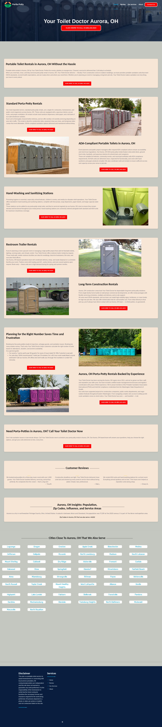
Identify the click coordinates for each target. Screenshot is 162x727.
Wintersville (138, 577)
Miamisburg (37, 577)
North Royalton (36, 609)
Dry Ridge (62, 562)
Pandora (138, 594)
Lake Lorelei (37, 594)
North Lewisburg (87, 554)
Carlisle (138, 562)
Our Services (53, 686)
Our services (132, 4)
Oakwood (11, 569)
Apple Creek (87, 547)
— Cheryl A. (144, 484)
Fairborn (62, 594)
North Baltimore (113, 602)
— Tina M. (48, 484)
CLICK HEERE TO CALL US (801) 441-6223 (81, 28)
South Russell (11, 584)
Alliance (113, 584)
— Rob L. (97, 484)
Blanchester (113, 547)
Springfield (62, 569)
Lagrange (11, 547)
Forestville (112, 594)
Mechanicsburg (36, 602)
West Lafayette (87, 584)
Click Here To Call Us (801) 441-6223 (77, 83)
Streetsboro (113, 569)
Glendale (62, 602)
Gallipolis (36, 554)
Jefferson (11, 554)
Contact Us (151, 5)
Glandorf (87, 569)
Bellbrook (87, 594)
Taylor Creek (36, 584)
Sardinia (11, 602)
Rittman (87, 577)
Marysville (11, 609)
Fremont (113, 562)
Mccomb (62, 554)
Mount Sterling (11, 562)
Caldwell (36, 562)
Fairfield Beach (138, 569)
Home (116, 4)
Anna (11, 577)
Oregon (37, 547)
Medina (138, 547)
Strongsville (62, 577)
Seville (138, 584)
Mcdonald (138, 602)
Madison (112, 554)
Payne (113, 577)
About (141, 4)
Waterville (87, 562)
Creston (62, 547)
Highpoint (11, 594)
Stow (36, 569)
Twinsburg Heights (87, 602)
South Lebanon (138, 554)
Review (122, 4)
